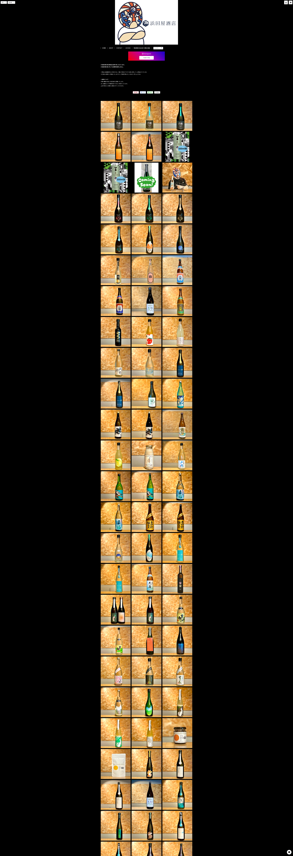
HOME (104, 48)
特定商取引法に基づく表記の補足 (142, 48)
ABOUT (111, 48)
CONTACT (119, 48)
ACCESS (128, 48)
